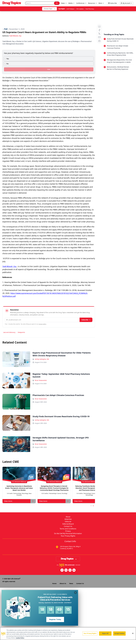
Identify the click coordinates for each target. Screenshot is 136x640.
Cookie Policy (20, 638)
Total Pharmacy (89, 9)
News (71, 583)
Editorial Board (68, 524)
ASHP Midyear (71, 9)
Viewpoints (21, 332)
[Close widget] (75, 592)
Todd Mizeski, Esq (9, 266)
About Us (63, 583)
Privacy (68, 531)
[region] (68, 633)
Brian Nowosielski (41, 380)
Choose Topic (48, 9)
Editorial (68, 521)
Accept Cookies (119, 633)
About (68, 517)
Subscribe (85, 320)
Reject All (105, 633)
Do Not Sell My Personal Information (68, 533)
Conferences (80, 3)
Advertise (68, 519)
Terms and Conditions (68, 529)
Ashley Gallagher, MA (42, 359)
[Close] (133, 633)
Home (54, 583)
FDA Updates (80, 9)
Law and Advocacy (9, 332)
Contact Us (68, 526)
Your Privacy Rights (68, 536)
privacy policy (42, 324)
